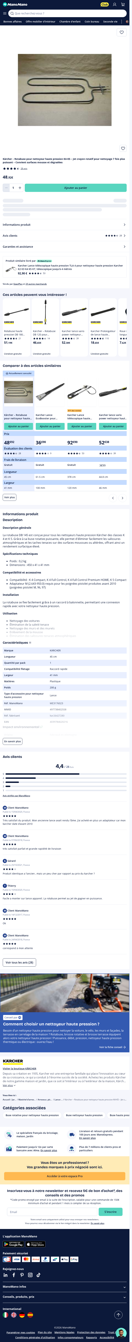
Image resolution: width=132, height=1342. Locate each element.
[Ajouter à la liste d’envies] (123, 148)
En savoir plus (97, 1223)
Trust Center (115, 1332)
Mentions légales (64, 1332)
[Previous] (113, 498)
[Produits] (5, 13)
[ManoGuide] (121, 1333)
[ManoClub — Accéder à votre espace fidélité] (104, 4)
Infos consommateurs (70, 1337)
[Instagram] (30, 1275)
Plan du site (45, 1332)
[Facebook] (13, 1275)
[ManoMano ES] (30, 1315)
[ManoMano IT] (5, 1315)
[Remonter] (118, 1315)
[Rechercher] (12, 13)
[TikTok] (38, 1275)
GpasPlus (18, 283)
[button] (65, 267)
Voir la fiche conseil (110, 1047)
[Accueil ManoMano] (50, 4)
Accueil (6, 1099)
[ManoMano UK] (13, 1315)
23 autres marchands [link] (36, 283)
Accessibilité (107, 1337)
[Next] (122, 498)
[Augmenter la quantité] (19, 188)
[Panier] (123, 4)
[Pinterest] (22, 1275)
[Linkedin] (5, 1275)
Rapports (91, 1337)
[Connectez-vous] (114, 4)
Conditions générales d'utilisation (35, 1337)
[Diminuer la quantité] (6, 188)
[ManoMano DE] (22, 1315)
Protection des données (91, 1332)
